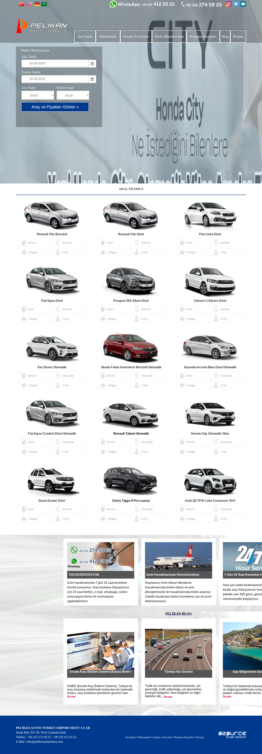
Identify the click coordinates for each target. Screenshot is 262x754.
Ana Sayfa (85, 36)
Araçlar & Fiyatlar (136, 36)
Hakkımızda (108, 36)
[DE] (37, 5)
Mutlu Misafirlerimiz (169, 36)
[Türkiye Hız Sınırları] (178, 669)
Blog (225, 36)
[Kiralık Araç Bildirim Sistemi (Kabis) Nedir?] (100, 669)
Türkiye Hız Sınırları (179, 671)
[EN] (29, 5)
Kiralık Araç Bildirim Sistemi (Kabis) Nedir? (101, 671)
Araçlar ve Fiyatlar (162, 737)
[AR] (44, 5)
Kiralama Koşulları (203, 36)
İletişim (238, 36)
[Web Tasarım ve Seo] (232, 737)
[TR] (21, 5)
